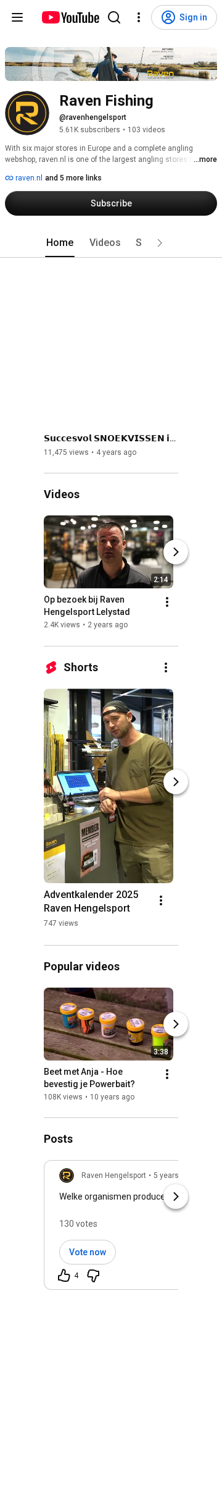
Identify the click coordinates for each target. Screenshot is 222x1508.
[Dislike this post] (93, 1276)
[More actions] (167, 602)
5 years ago (174, 1175)
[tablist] (111, 243)
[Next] (175, 552)
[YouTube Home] (70, 17)
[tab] (60, 243)
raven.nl (28, 178)
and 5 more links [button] (73, 178)
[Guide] (17, 17)
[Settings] (138, 17)
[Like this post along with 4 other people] (64, 1276)
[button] (160, 243)
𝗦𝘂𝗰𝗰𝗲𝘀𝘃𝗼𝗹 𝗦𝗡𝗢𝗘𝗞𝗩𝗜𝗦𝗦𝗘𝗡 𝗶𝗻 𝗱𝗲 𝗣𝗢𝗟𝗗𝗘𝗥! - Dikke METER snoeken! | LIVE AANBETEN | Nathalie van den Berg (111, 438)
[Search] (114, 17)
